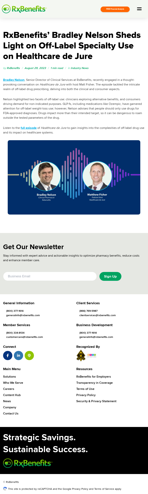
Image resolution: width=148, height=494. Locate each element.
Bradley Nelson (13, 80)
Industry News (79, 68)
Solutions (9, 377)
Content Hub (12, 395)
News (7, 401)
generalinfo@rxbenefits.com (23, 315)
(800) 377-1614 (15, 310)
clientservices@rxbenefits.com (97, 315)
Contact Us (10, 413)
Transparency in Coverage (94, 383)
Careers (8, 389)
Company (9, 407)
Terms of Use (85, 389)
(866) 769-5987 (88, 310)
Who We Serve (13, 383)
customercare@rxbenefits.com (24, 337)
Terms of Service (104, 489)
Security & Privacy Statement (96, 401)
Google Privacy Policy (75, 489)
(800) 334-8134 (15, 332)
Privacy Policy (86, 395)
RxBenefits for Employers (93, 377)
